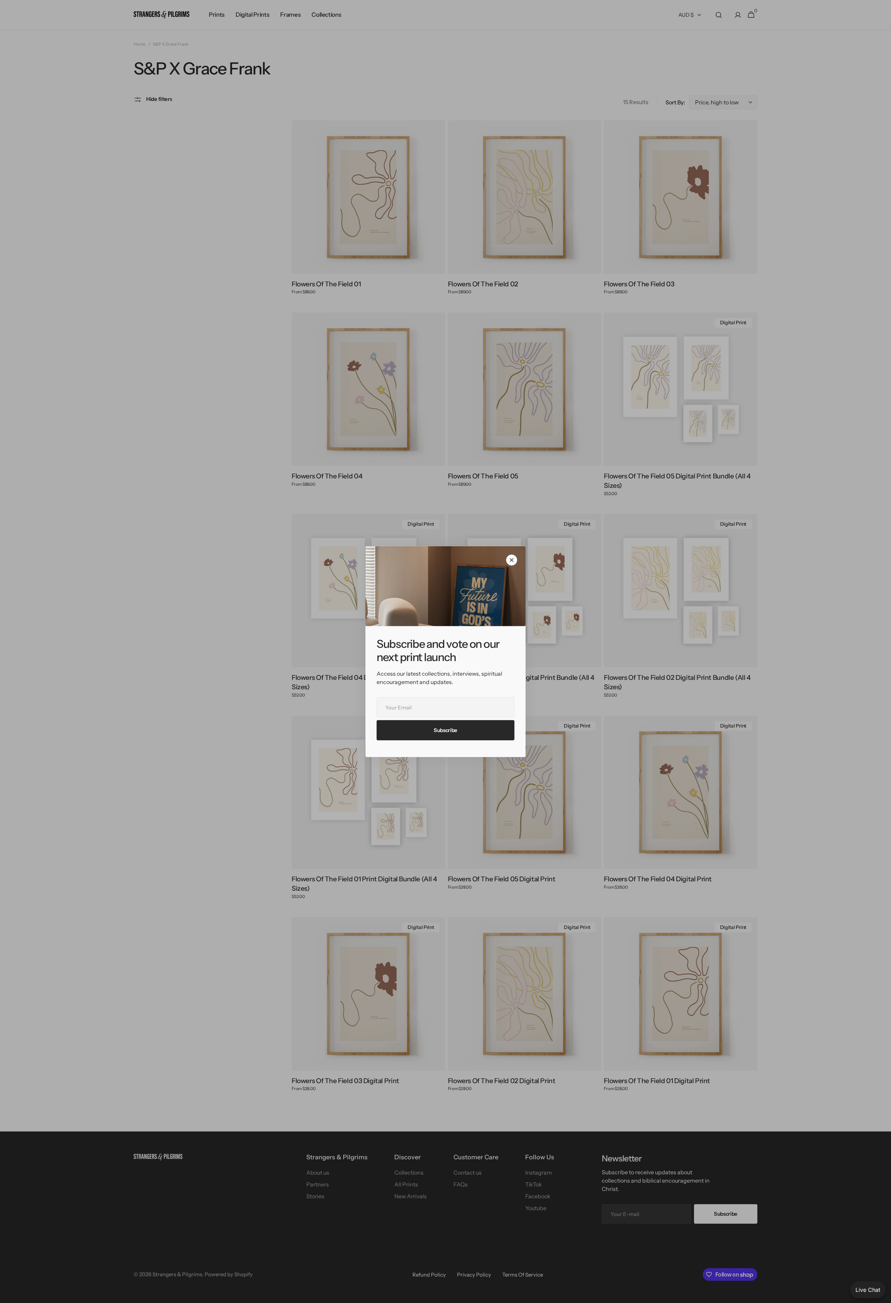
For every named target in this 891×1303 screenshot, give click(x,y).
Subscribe (445, 730)
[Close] (511, 559)
